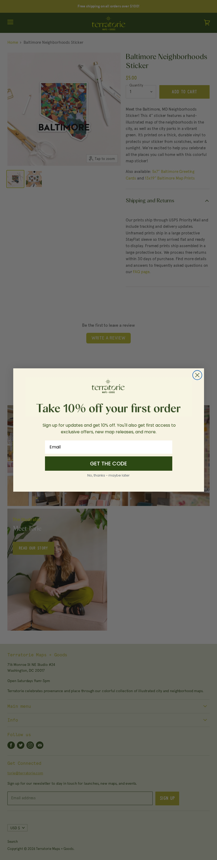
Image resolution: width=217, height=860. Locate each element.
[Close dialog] (197, 375)
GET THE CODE (108, 463)
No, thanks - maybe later (108, 475)
